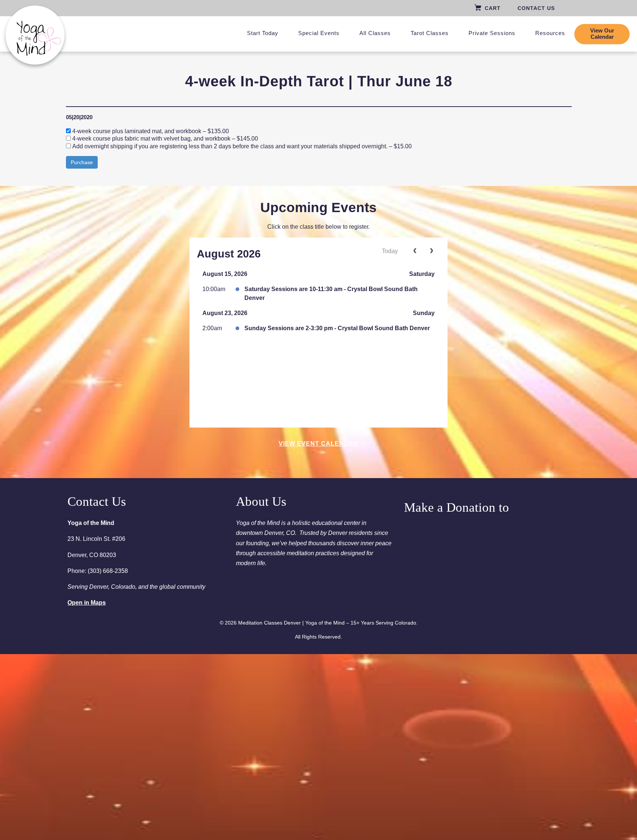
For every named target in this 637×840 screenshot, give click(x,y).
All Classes (375, 33)
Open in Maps (86, 602)
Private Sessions (492, 33)
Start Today (262, 33)
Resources (550, 33)
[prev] (415, 251)
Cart (493, 8)
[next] (431, 251)
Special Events (319, 33)
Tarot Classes (430, 33)
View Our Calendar (602, 34)
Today (390, 251)
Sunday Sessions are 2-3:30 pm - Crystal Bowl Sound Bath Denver (337, 328)
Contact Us (536, 8)
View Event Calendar (318, 443)
